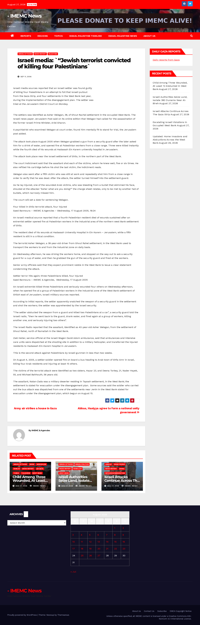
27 (99, 555)
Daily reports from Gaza (166, 59)
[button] (191, 35)
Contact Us (149, 611)
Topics (58, 36)
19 (90, 548)
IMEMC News (39, 486)
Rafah (121, 468)
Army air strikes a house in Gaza (35, 408)
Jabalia (108, 464)
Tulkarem (25, 473)
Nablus (16, 468)
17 (73, 548)
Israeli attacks (25, 54)
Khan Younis (119, 464)
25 (82, 555)
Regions (42, 36)
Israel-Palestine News (122, 36)
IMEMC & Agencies (41, 430)
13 (99, 541)
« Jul (73, 571)
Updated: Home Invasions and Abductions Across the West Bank (170, 139)
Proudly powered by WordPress (22, 615)
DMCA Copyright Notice (181, 611)
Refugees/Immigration (115, 473)
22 (115, 548)
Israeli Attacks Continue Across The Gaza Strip (121, 480)
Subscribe (162, 611)
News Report (40, 54)
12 (90, 541)
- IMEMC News (24, 16)
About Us (149, 36)
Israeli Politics (82, 464)
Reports (25, 36)
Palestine (52, 54)
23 (124, 548)
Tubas (16, 473)
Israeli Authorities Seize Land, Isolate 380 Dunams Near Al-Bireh (170, 100)
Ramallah (77, 468)
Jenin (31, 464)
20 (99, 548)
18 (82, 548)
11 (82, 541)
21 (107, 548)
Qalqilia (39, 468)
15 (115, 541)
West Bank (37, 473)
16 (124, 541)
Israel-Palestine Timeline (85, 36)
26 (90, 555)
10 (73, 541)
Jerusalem (41, 464)
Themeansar (63, 615)
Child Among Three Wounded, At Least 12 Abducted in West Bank (170, 86)
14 (107, 541)
